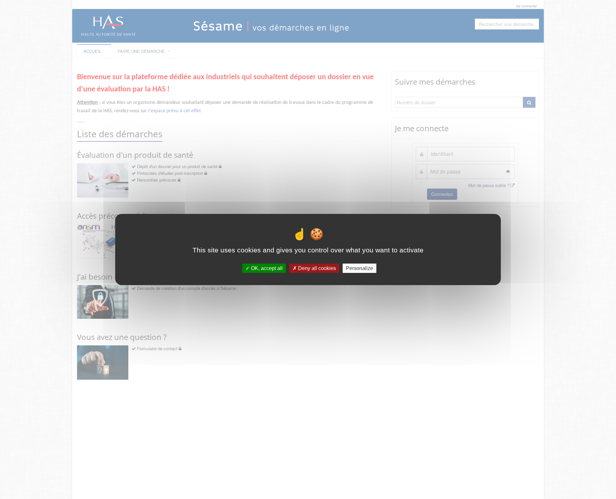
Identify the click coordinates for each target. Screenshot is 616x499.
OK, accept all (266, 268)
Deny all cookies (316, 268)
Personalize (359, 268)
